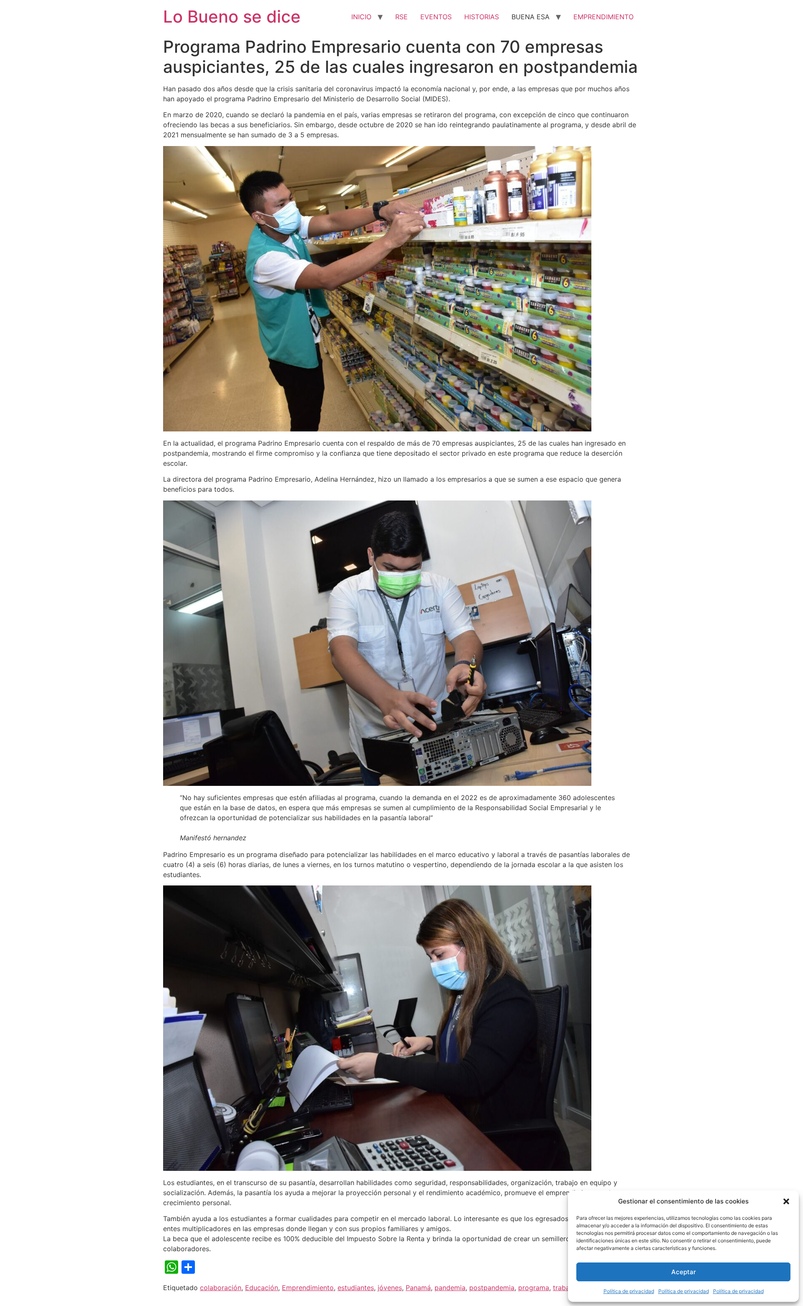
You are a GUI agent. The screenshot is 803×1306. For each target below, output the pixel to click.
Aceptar (683, 1272)
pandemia (450, 1287)
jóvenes (390, 1287)
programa (533, 1287)
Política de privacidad (629, 1291)
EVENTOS (436, 17)
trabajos (566, 1287)
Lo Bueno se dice (232, 16)
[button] (786, 1201)
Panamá (418, 1287)
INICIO (361, 17)
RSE (401, 17)
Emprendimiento (308, 1287)
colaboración (220, 1287)
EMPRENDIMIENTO (603, 17)
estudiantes (356, 1287)
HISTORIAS (481, 17)
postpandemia (491, 1287)
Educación (261, 1287)
